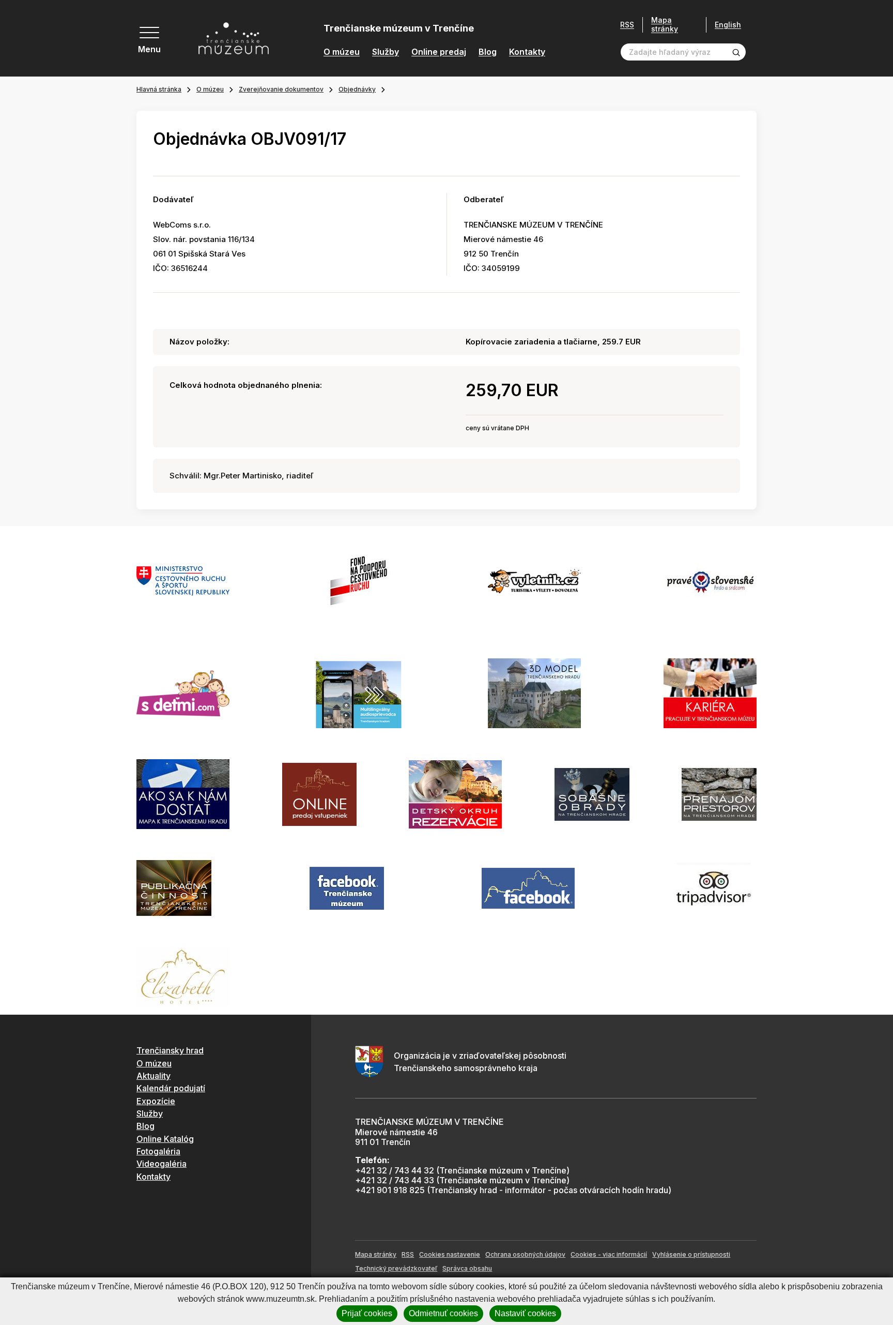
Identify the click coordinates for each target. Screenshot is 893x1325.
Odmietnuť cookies (443, 1313)
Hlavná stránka (158, 89)
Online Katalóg (165, 1139)
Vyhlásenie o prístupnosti (691, 1254)
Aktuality (153, 1076)
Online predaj (438, 52)
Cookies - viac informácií (609, 1254)
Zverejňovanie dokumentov (281, 89)
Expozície (155, 1101)
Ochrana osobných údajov (525, 1254)
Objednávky (357, 89)
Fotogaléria (158, 1151)
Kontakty (527, 52)
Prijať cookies (367, 1313)
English (728, 25)
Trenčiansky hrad (170, 1050)
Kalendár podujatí (170, 1088)
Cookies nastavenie (449, 1254)
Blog (488, 52)
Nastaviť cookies (525, 1313)
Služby (385, 52)
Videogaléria (161, 1163)
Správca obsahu (467, 1268)
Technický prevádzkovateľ (396, 1268)
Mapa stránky (664, 24)
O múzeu (342, 52)
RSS (627, 25)
